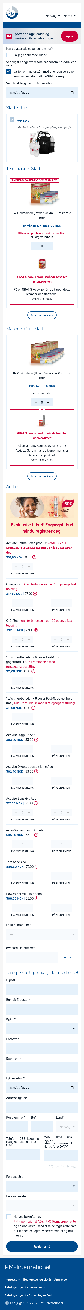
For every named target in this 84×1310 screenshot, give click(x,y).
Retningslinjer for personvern (25, 1287)
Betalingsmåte (16, 1196)
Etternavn (12, 1058)
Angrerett (60, 1279)
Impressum (12, 1279)
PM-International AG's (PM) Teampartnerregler (45, 1221)
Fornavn (12, 1038)
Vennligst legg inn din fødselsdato (29, 83)
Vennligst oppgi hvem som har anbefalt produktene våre (41, 63)
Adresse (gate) (16, 1097)
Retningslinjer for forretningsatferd (28, 1295)
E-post (10, 980)
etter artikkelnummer (20, 947)
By (33, 1117)
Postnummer (15, 1117)
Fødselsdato (14, 1078)
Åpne (69, 36)
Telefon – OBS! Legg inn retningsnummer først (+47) (22, 1141)
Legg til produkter (18, 924)
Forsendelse (14, 1176)
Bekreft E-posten (17, 999)
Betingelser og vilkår (37, 1279)
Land (59, 1117)
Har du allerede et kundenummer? (29, 48)
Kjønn (10, 1019)
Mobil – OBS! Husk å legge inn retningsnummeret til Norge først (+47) (58, 1141)
